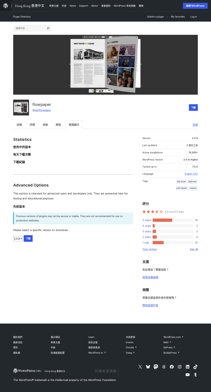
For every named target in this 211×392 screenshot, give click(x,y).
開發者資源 (94, 347)
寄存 (15, 347)
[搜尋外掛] (48, 28)
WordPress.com (173, 337)
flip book (181, 181)
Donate (131, 347)
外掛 (53, 347)
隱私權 (16, 352)
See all (194, 249)
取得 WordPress (195, 5)
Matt (167, 342)
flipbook (192, 181)
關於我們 (17, 337)
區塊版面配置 (58, 352)
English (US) (191, 173)
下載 (193, 107)
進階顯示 (74, 124)
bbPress (169, 347)
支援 (195, 124)
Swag (130, 352)
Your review (149, 249)
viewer (193, 188)
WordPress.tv (97, 352)
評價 (32, 124)
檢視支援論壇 (150, 277)
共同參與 (130, 337)
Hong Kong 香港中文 (55, 371)
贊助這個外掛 (150, 305)
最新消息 (17, 342)
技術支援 (93, 342)
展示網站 (55, 337)
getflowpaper (43, 110)
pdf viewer (182, 188)
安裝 (45, 124)
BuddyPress (172, 352)
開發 (58, 124)
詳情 (19, 124)
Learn (91, 337)
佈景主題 (55, 342)
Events (129, 342)
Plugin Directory (22, 16)
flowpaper (41, 104)
